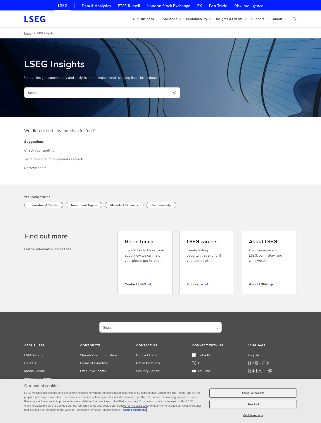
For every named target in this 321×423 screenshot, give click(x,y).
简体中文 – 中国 (260, 370)
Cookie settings (253, 415)
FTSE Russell (129, 5)
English (253, 355)
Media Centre (34, 370)
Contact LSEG (146, 355)
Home (27, 33)
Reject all (253, 404)
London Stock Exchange (168, 5)
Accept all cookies (253, 393)
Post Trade (218, 5)
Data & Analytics (96, 5)
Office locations (148, 363)
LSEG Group (33, 355)
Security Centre (148, 370)
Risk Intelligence (248, 5)
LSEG (62, 5)
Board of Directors (94, 363)
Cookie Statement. (134, 410)
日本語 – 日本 (258, 363)
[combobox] (97, 92)
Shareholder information (98, 355)
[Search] (295, 19)
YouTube (204, 370)
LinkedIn (204, 355)
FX (199, 5)
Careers (30, 363)
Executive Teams (93, 370)
